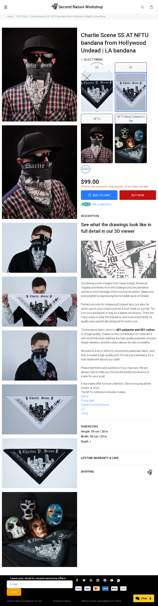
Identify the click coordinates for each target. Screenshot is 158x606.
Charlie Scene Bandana (95, 404)
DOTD (85, 168)
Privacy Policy (61, 601)
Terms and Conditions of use (24, 601)
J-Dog (84, 413)
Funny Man (87, 400)
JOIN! (14, 592)
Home (10, 16)
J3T (83, 409)
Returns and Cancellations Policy (101, 601)
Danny (85, 396)
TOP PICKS (21, 16)
